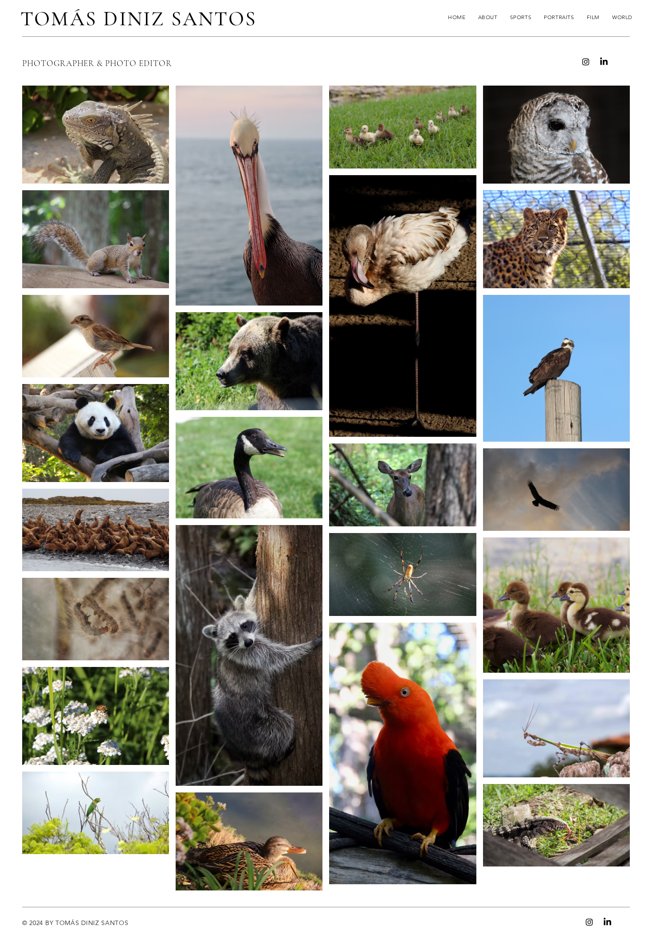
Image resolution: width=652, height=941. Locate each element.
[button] (521, 17)
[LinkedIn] (604, 62)
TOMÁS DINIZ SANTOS (138, 18)
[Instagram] (585, 62)
